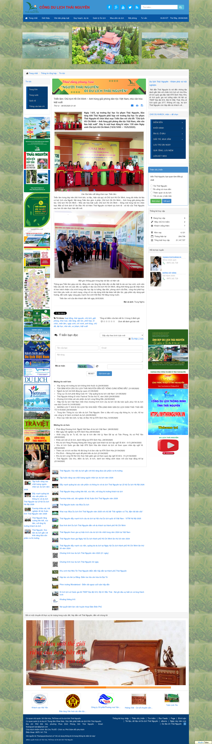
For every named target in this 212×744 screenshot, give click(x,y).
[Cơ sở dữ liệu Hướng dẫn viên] (37, 333)
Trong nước (34, 95)
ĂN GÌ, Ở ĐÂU (159, 133)
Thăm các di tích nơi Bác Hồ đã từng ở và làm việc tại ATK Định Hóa (85, 450)
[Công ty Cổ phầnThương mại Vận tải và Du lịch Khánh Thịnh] (68, 699)
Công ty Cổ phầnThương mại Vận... (68, 707)
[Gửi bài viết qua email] (132, 105)
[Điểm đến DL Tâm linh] (37, 256)
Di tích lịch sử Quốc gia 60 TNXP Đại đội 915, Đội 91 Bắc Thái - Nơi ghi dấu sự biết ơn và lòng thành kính (102, 593)
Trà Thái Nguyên (160, 185)
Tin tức (28, 81)
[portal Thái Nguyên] (37, 432)
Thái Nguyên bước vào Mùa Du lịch (74, 504)
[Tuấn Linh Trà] (134, 698)
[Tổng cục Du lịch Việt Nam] (37, 367)
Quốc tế (32, 100)
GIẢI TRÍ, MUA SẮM (162, 139)
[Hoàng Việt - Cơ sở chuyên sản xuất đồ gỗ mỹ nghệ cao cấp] (101, 699)
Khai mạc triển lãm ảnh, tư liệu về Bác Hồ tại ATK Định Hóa (82, 417)
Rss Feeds (163, 718)
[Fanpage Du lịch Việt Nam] (37, 397)
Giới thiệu (46, 18)
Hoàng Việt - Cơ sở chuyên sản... (101, 707)
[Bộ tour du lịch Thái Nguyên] (37, 318)
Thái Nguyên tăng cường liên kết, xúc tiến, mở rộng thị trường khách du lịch (91, 491)
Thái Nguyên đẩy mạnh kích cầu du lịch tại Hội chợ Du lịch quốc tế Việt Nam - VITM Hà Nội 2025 (100, 518)
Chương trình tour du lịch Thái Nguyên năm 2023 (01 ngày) (84, 553)
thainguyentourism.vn (172, 257)
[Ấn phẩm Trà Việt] (37, 424)
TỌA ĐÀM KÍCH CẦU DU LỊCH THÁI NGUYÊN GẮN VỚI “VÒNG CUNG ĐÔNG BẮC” (92, 388)
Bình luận (182, 718)
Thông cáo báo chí (37, 106)
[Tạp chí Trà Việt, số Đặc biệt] (37, 460)
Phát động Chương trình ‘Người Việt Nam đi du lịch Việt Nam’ (81, 429)
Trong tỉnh (33, 89)
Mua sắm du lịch (117, 18)
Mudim (201, 742)
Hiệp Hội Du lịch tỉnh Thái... (167, 706)
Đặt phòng (132, 18)
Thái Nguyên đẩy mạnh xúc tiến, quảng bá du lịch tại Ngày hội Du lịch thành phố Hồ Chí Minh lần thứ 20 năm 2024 (102, 547)
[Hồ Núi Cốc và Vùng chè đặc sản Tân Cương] (37, 438)
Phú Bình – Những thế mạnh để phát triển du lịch (76, 453)
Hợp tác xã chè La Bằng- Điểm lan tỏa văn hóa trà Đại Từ (84, 577)
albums (164, 721)
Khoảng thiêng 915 (67, 599)
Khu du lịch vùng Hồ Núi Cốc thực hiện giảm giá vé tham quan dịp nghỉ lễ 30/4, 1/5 (90, 455)
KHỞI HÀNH (158, 127)
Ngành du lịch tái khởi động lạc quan (72, 391)
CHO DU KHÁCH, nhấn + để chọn (164, 114)
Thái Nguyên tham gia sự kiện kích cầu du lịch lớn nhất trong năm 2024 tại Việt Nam (95, 532)
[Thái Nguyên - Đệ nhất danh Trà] (37, 209)
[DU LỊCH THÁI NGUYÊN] (168, 349)
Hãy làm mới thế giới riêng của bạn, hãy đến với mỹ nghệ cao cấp (95, 687)
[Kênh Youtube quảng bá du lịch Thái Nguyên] (168, 445)
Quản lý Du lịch (99, 18)
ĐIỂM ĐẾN (158, 122)
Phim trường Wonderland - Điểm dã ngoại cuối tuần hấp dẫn (84, 584)
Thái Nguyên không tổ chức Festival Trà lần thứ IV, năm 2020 (82, 396)
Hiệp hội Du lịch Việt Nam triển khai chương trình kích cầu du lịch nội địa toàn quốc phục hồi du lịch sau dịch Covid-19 (98, 403)
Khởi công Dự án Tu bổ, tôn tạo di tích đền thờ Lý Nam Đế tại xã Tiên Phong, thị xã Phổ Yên (100, 434)
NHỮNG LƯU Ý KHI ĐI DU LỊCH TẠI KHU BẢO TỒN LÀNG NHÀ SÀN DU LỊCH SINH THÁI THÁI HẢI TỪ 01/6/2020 (98, 408)
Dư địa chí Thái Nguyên (172, 723)
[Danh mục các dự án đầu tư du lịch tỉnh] (37, 236)
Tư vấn (144, 18)
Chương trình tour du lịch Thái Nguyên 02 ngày (79, 562)
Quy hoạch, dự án (81, 18)
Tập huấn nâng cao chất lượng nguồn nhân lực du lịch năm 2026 (86, 477)
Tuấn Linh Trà (134, 705)
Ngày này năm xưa (178, 721)
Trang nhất (32, 18)
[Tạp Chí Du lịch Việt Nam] (37, 380)
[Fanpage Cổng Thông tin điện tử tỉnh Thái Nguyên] (168, 378)
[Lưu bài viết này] (142, 105)
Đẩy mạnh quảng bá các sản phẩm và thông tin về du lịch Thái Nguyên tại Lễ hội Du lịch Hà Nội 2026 (102, 484)
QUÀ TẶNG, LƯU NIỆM (163, 150)
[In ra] (137, 105)
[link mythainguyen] (168, 411)
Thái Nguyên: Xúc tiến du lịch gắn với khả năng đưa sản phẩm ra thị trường (91, 470)
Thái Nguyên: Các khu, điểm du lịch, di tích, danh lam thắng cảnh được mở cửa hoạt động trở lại (100, 458)
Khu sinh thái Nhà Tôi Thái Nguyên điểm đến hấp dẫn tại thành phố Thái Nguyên (93, 571)
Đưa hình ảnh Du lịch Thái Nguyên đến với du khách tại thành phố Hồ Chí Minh (93, 525)
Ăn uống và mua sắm (162, 189)
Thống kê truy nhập (120, 718)
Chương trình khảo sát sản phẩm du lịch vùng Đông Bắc (80, 399)
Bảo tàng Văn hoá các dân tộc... (35, 711)
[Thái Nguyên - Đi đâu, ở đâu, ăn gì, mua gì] (37, 127)
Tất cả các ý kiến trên (162, 196)
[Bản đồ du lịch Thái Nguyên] (37, 287)
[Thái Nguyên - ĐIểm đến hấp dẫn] (37, 165)
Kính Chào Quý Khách (160, 687)
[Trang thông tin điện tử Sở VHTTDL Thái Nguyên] (37, 414)
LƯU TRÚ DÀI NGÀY (162, 144)
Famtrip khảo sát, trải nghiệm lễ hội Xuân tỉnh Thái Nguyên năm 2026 (89, 498)
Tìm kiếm (152, 718)
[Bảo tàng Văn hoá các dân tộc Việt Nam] (35, 701)
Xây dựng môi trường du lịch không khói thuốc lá (77, 385)
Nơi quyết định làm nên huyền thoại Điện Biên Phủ (81, 606)
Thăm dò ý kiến (138, 718)
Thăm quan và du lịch (162, 192)
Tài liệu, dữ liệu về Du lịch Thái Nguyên (141, 721)
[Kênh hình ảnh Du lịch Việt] (37, 349)
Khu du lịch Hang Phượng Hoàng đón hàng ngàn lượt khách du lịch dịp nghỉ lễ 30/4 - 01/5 (93, 442)
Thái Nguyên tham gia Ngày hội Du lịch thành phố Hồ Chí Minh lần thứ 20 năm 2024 (95, 538)
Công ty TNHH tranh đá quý (117, 687)
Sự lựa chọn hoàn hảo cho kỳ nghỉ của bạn (52, 687)
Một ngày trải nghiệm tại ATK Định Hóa (72, 431)
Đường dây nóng (169, 273)
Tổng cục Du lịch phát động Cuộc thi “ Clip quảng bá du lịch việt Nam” (86, 393)
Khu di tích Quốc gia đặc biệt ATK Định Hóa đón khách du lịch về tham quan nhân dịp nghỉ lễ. (100, 445)
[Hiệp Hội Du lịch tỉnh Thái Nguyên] (167, 698)
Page (173, 718)
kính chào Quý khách (73, 687)
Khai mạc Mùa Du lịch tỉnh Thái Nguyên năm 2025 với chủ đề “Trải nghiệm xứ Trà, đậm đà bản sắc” (101, 511)
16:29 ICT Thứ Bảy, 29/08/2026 (173, 18)
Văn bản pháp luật (61, 18)
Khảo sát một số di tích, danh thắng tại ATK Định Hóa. (79, 439)
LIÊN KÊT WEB (160, 156)
